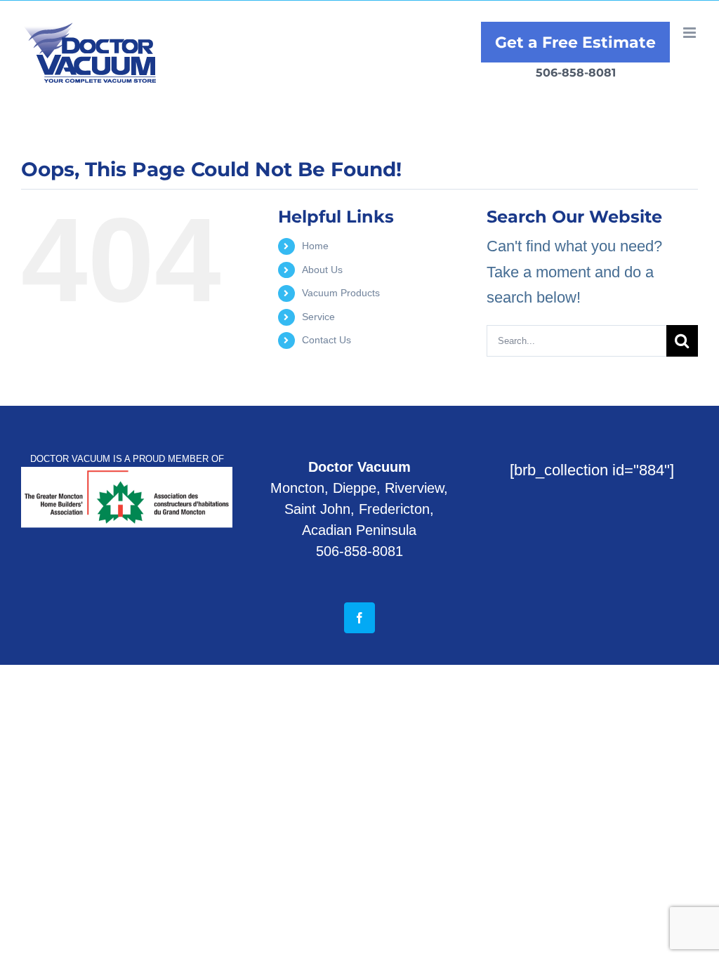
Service (318, 316)
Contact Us (326, 339)
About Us (322, 269)
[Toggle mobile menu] (690, 32)
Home (315, 245)
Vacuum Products (341, 292)
